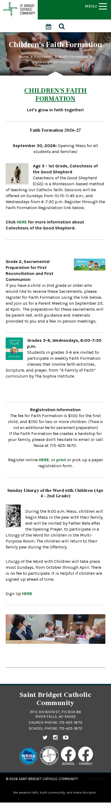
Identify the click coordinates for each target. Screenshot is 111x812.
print (61, 459)
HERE (44, 459)
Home (24, 56)
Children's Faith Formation (55, 62)
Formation (43, 56)
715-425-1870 (70, 722)
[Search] (62, 26)
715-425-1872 (70, 728)
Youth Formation (73, 56)
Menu (91, 6)
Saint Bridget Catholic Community (48, 779)
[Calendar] (49, 23)
